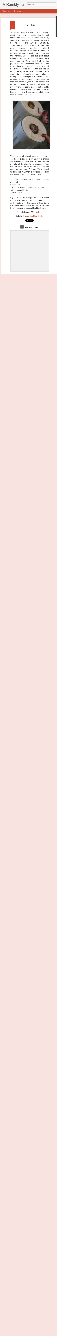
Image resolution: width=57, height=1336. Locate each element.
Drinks (40, 216)
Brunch (26, 216)
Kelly (40, 212)
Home (18, 11)
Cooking (33, 216)
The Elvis (29, 25)
